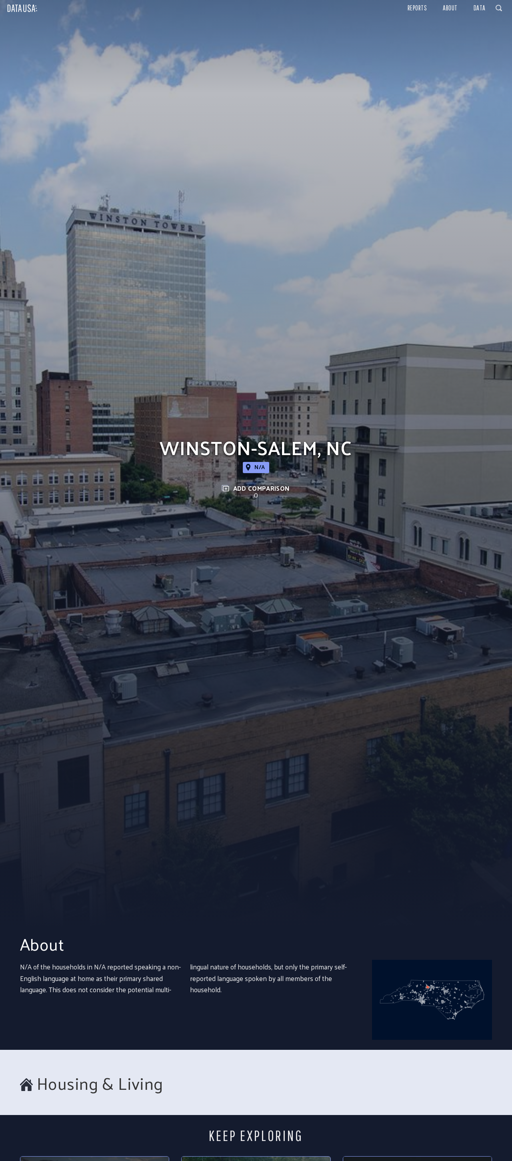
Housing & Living (100, 1083)
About (450, 8)
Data (480, 8)
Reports (417, 8)
